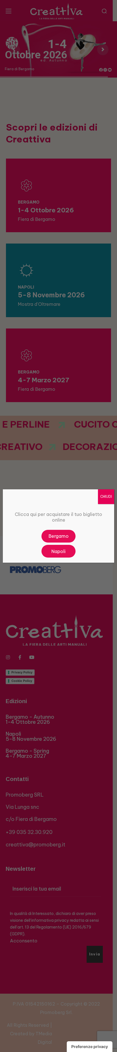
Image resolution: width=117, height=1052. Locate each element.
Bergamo (59, 536)
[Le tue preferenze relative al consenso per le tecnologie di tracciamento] (89, 1046)
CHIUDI (106, 496)
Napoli (58, 551)
